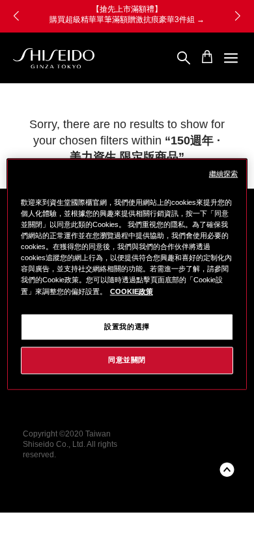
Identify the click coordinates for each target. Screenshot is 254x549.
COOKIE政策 (131, 291)
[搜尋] (183, 58)
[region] (127, 274)
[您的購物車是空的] (207, 57)
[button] (237, 16)
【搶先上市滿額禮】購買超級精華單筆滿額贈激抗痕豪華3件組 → (98, 14)
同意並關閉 (127, 360)
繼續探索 (223, 174)
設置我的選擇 (126, 326)
